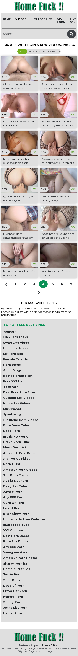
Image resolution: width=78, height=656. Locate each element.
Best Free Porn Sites (19, 392)
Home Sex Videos (17, 403)
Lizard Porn (12, 508)
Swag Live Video (16, 342)
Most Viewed (37, 51)
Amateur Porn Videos (20, 469)
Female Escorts (15, 359)
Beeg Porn (11, 431)
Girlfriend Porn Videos (21, 420)
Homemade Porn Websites (24, 519)
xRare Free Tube (16, 524)
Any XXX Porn (13, 497)
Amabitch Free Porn (19, 453)
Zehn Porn (11, 580)
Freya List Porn (15, 591)
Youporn (9, 331)
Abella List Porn (15, 480)
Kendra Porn (13, 596)
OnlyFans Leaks (15, 337)
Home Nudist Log (17, 569)
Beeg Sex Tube (15, 486)
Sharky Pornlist (15, 563)
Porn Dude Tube (16, 425)
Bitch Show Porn (16, 513)
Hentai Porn (12, 613)
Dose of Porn (13, 585)
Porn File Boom (15, 541)
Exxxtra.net (12, 409)
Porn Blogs (12, 364)
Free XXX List (13, 381)
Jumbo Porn (12, 491)
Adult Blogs (12, 370)
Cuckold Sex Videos (18, 397)
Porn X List (11, 464)
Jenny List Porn (15, 607)
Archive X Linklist (16, 458)
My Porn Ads (13, 353)
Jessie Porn (12, 574)
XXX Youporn (13, 530)
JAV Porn (61, 20)
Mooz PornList (14, 447)
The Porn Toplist (16, 475)
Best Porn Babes (16, 536)
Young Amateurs (16, 552)
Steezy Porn (12, 602)
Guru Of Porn (13, 502)
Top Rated (53, 51)
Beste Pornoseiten (18, 375)
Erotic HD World (15, 436)
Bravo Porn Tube (16, 442)
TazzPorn (10, 387)
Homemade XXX (15, 348)
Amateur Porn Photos (20, 558)
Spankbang (12, 414)
